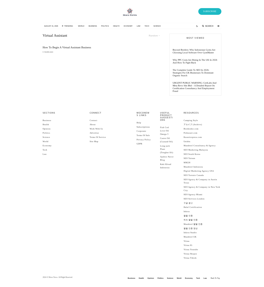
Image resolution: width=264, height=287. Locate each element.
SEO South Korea (192, 154)
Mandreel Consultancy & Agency (200, 145)
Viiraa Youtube (191, 249)
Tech (147, 26)
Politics (105, 26)
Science (157, 26)
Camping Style (191, 120)
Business (93, 26)
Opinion (47, 129)
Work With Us (96, 129)
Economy (128, 26)
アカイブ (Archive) (193, 124)
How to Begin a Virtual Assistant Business (67, 47)
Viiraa (186, 241)
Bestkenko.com (191, 129)
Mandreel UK (190, 237)
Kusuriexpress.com (193, 137)
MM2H (187, 162)
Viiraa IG (188, 245)
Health (116, 26)
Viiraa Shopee (190, 254)
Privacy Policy (144, 139)
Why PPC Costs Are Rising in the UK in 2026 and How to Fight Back (195, 61)
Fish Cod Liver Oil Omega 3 (164, 130)
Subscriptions (143, 127)
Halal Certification (193, 207)
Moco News (53, 277)
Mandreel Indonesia (193, 167)
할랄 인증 (188, 216)
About (93, 124)
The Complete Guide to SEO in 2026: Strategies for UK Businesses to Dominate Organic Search (193, 73)
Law (138, 26)
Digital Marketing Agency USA (199, 171)
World (81, 26)
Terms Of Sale (143, 135)
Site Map (94, 141)
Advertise (94, 133)
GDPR (139, 144)
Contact (93, 120)
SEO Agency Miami (193, 194)
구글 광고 (188, 203)
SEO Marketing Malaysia (196, 150)
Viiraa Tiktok (190, 258)
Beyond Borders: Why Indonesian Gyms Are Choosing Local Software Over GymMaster (194, 51)
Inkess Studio (190, 232)
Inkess (187, 211)
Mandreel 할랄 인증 (193, 224)
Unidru (187, 141)
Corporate (141, 131)
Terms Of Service (98, 137)
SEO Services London (194, 199)
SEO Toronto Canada (194, 175)
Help (139, 122)
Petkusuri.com (190, 133)
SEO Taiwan (189, 158)
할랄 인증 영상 (191, 228)
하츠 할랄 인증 (191, 220)
